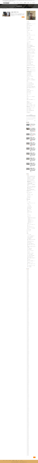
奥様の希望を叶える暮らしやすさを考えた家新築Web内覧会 (31, 67)
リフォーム (28, 40)
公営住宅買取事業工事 (29, 47)
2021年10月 (28, 339)
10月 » (34, 120)
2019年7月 (28, 371)
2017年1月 (28, 407)
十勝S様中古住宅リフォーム (29, 58)
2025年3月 (28, 290)
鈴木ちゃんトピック (28, 111)
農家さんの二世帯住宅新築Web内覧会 (30, 110)
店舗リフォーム (28, 81)
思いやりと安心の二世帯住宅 (30, 254)
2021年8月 (28, 341)
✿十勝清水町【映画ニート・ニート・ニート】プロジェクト (31, 24)
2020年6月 (28, 358)
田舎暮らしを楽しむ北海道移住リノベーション (31, 99)
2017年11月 (28, 395)
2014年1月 (28, 445)
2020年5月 (28, 359)
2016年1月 (28, 421)
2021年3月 (28, 347)
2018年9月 (28, 383)
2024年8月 (28, 298)
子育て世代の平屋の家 (29, 249)
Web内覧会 (28, 21)
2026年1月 (28, 278)
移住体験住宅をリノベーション (30, 102)
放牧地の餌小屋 (28, 89)
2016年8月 (28, 413)
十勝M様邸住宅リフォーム (30, 219)
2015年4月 (28, 432)
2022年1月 (28, 335)
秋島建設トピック (28, 101)
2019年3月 (28, 376)
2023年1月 (28, 321)
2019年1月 (28, 378)
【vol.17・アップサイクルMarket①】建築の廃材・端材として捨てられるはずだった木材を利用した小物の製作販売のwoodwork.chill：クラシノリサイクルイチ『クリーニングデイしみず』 (32, 130)
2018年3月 (28, 390)
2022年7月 (28, 328)
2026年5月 (28, 273)
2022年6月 (28, 329)
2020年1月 (28, 364)
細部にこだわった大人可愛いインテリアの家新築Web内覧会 (31, 106)
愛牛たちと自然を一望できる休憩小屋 (30, 255)
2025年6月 (28, 286)
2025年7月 (28, 285)
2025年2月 (28, 291)
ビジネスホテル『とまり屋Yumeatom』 (30, 39)
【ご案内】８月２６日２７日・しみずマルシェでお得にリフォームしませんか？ (32, 125)
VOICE (18, 460)
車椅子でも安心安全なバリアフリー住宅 (31, 265)
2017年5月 (28, 402)
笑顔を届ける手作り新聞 (29, 103)
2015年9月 (28, 426)
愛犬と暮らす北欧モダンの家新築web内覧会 (31, 86)
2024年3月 (28, 304)
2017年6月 (28, 401)
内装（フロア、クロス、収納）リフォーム (31, 224)
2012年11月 (28, 450)
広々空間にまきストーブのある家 (30, 78)
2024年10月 (28, 296)
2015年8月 (28, 427)
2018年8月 (28, 384)
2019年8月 (28, 370)
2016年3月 (28, 419)
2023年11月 (28, 309)
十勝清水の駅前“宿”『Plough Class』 (30, 59)
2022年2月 (28, 334)
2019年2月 (28, 377)
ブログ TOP (6, 460)
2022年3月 (28, 333)
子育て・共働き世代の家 (29, 72)
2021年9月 (28, 340)
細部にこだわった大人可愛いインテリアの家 (31, 264)
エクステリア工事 (28, 215)
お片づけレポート (28, 193)
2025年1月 (28, 292)
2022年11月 (28, 323)
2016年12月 (28, 408)
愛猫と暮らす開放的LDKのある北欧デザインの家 (31, 87)
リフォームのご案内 (28, 41)
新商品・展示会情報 (29, 208)
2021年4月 (28, 346)
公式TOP (3, 460)
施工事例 (16, 460)
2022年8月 (28, 327)
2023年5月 (28, 316)
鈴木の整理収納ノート (29, 112)
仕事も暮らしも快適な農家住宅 (30, 45)
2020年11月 (28, 352)
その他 (27, 31)
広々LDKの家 (28, 77)
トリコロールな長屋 (29, 234)
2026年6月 (28, 272)
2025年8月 (28, 284)
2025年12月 (28, 279)
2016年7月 (28, 414)
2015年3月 (28, 433)
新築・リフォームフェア (29, 209)
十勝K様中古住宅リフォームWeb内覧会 (31, 177)
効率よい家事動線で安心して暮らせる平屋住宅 (31, 50)
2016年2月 (28, 420)
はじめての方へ (10, 460)
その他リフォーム (28, 214)
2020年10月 (28, 353)
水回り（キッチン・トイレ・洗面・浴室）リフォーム (31, 96)
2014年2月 (28, 444)
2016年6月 (28, 415)
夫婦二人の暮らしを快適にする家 (30, 64)
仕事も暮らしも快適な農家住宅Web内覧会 (31, 46)
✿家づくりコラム (28, 198)
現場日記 (27, 98)
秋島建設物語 (13, 460)
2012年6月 (28, 452)
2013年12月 (28, 446)
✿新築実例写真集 (28, 199)
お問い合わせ (21, 460)
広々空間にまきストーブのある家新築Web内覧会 (31, 80)
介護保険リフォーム (29, 223)
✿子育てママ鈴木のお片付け (29, 25)
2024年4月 (28, 303)
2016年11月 (28, 409)
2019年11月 (28, 366)
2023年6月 (28, 315)
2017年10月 (28, 396)
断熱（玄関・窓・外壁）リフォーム (30, 90)
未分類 (27, 95)
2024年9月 (28, 297)
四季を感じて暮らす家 (29, 242)
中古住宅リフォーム (29, 216)
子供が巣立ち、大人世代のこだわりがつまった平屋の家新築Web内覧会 (31, 71)
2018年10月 (28, 382)
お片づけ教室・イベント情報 (29, 30)
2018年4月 (28, 389)
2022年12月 (28, 322)
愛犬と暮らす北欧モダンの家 (30, 256)
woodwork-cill (28, 22)
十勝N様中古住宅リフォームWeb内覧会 (31, 178)
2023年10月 (28, 310)
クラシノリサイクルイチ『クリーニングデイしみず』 (31, 35)
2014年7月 (28, 439)
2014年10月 (28, 438)
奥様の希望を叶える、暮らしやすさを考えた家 (31, 65)
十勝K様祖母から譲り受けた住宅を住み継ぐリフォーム (31, 53)
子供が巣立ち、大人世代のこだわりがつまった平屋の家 (31, 69)
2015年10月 (28, 425)
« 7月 (26, 120)
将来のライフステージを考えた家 (30, 76)
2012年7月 (28, 451)
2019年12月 (28, 365)
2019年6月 (28, 372)
